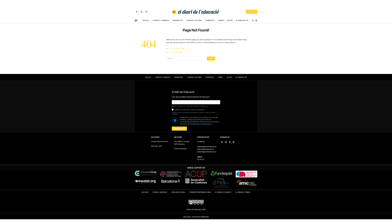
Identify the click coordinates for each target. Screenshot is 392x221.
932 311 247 (200, 159)
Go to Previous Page (177, 48)
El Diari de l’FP (242, 20)
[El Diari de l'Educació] (196, 11)
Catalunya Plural (178, 192)
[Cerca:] (186, 58)
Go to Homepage (176, 52)
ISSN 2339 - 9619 (156, 146)
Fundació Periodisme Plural (159, 141)
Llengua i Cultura (194, 20)
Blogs (230, 20)
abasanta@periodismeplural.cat (206, 146)
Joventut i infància (160, 20)
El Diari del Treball (243, 192)
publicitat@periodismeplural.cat (206, 152)
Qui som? (144, 192)
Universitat (178, 20)
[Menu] (136, 20)
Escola (146, 20)
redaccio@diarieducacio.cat (205, 149)
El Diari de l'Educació (180, 148)
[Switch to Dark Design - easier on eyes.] (253, 20)
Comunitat (210, 20)
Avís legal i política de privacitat (196, 217)
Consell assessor (160, 192)
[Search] (256, 20)
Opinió (221, 20)
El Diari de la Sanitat (223, 192)
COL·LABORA (252, 11)
